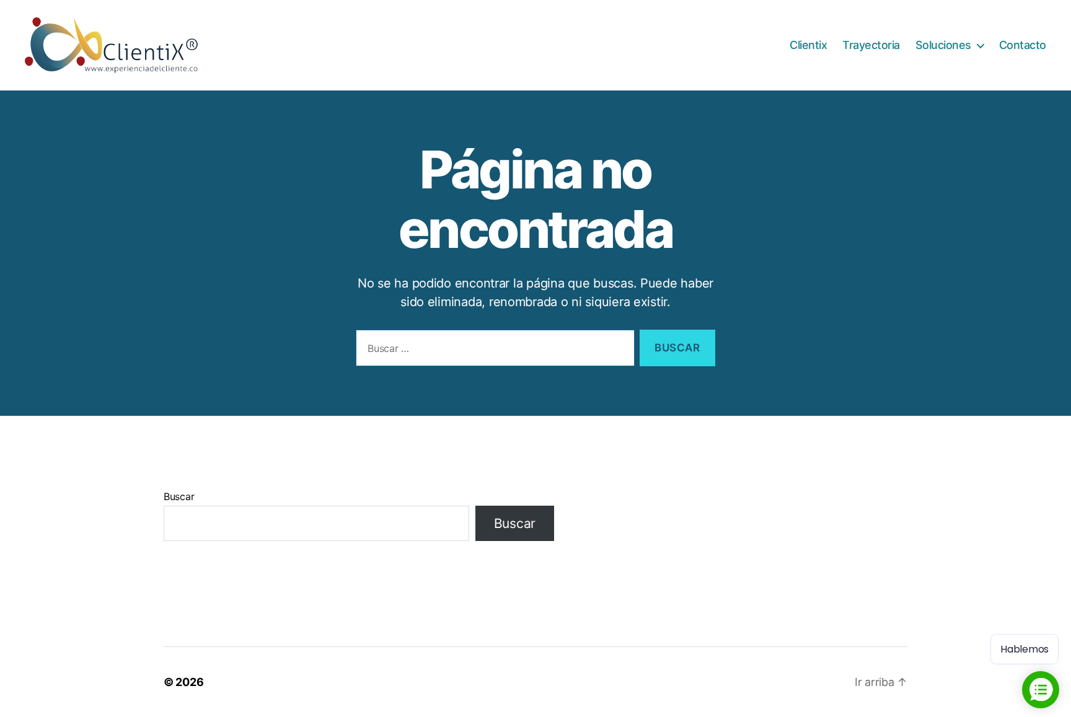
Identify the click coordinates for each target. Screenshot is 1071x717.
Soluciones (943, 44)
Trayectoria (871, 44)
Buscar (179, 496)
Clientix (808, 44)
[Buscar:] (493, 350)
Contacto (1022, 44)
